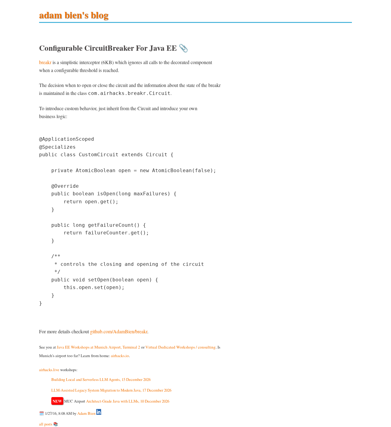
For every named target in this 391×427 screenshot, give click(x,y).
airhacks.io (120, 355)
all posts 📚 (48, 424)
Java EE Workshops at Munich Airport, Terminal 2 (98, 347)
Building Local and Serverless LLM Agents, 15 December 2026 (101, 379)
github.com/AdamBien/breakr (118, 331)
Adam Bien (86, 413)
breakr (45, 62)
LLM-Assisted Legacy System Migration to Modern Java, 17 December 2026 (111, 390)
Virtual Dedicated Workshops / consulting (180, 347)
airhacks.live (49, 369)
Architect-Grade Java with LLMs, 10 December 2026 (127, 401)
